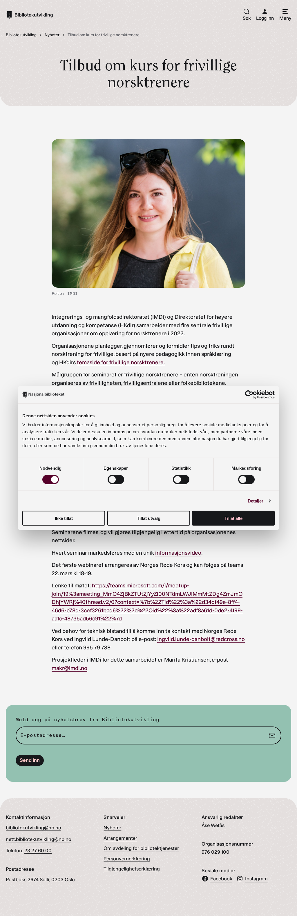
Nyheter (112, 828)
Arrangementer (120, 838)
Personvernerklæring (127, 859)
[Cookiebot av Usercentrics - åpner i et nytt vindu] (249, 394)
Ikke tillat (64, 518)
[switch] (116, 479)
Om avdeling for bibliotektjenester (141, 848)
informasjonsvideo (178, 552)
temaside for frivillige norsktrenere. (121, 362)
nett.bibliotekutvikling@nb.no (38, 839)
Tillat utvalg (148, 518)
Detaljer (256, 500)
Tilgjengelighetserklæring (132, 869)
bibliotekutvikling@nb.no (33, 828)
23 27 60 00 (38, 850)
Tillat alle (233, 518)
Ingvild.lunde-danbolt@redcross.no (201, 639)
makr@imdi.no (69, 668)
